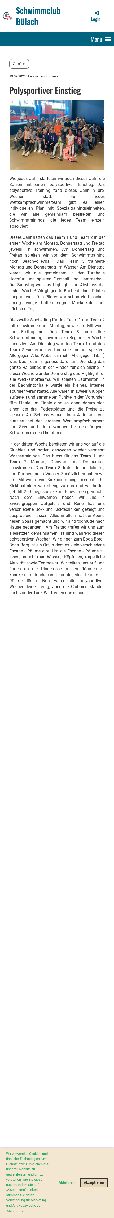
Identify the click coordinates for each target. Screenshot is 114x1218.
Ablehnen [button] (67, 1182)
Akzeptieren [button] (94, 1182)
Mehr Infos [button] (15, 1211)
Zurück (19, 63)
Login (95, 19)
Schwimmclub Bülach (38, 16)
